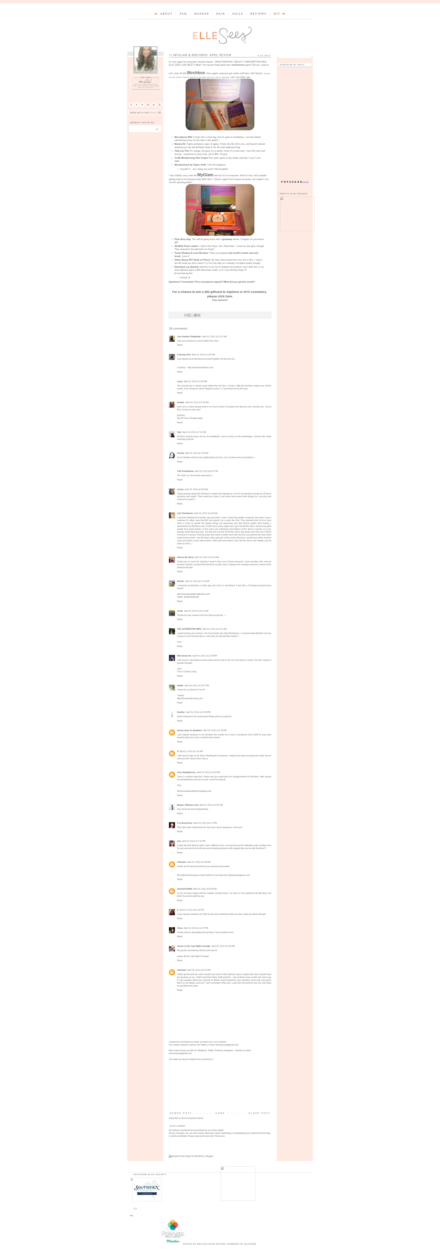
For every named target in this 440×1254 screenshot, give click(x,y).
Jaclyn (180, 489)
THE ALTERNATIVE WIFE (189, 629)
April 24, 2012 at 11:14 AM (196, 611)
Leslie (180, 611)
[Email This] (186, 315)
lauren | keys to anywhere (189, 730)
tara (179, 841)
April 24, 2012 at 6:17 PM (205, 823)
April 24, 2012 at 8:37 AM (206, 471)
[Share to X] (192, 315)
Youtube (239, 1050)
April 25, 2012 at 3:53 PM (223, 946)
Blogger (250, 1244)
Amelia (180, 453)
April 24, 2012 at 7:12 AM (194, 432)
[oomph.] (181, 415)
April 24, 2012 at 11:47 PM (196, 928)
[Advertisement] (220, 1086)
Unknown (181, 862)
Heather (181, 712)
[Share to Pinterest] (199, 315)
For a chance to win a (188, 292)
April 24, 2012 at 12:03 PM (204, 656)
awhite (180, 685)
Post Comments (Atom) (192, 1118)
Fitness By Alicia (185, 557)
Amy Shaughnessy (186, 772)
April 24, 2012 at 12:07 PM (196, 685)
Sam (179, 432)
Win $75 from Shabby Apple (190, 418)
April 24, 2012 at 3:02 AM (203, 354)
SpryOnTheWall (184, 889)
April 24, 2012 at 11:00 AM (207, 557)
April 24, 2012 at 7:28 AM (196, 453)
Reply (180, 345)
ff (177, 751)
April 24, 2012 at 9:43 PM (199, 862)
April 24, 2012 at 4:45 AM (195, 381)
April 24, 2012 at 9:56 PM (205, 889)
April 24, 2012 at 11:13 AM (197, 581)
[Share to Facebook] (195, 315)
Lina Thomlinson (185, 513)
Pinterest (219, 1050)
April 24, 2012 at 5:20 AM (197, 402)
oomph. (180, 402)
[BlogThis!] (189, 315)
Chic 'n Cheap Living (186, 671)
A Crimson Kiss (184, 823)
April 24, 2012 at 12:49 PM (198, 712)
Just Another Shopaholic (189, 336)
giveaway (227, 239)
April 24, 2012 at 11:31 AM (214, 629)
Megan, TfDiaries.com (187, 805)
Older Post (259, 1113)
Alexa (180, 928)
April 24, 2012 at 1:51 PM (191, 751)
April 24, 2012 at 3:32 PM (208, 772)
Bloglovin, (202, 1050)
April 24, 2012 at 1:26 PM (215, 730)
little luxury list (184, 656)
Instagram (229, 1050)
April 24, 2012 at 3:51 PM (211, 805)
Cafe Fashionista (185, 471)
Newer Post (181, 1113)
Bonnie (180, 581)
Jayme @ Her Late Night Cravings (193, 946)
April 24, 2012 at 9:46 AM (205, 513)
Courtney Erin (184, 354)
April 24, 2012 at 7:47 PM (193, 841)
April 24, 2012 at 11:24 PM (191, 910)
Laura (180, 381)
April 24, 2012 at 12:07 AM (214, 336)
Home (220, 1113)
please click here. (220, 296)
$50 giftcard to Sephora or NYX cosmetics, (236, 292)
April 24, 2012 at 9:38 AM (196, 489)
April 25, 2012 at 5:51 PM (199, 970)
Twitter (203, 1045)
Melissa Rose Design (211, 1244)
